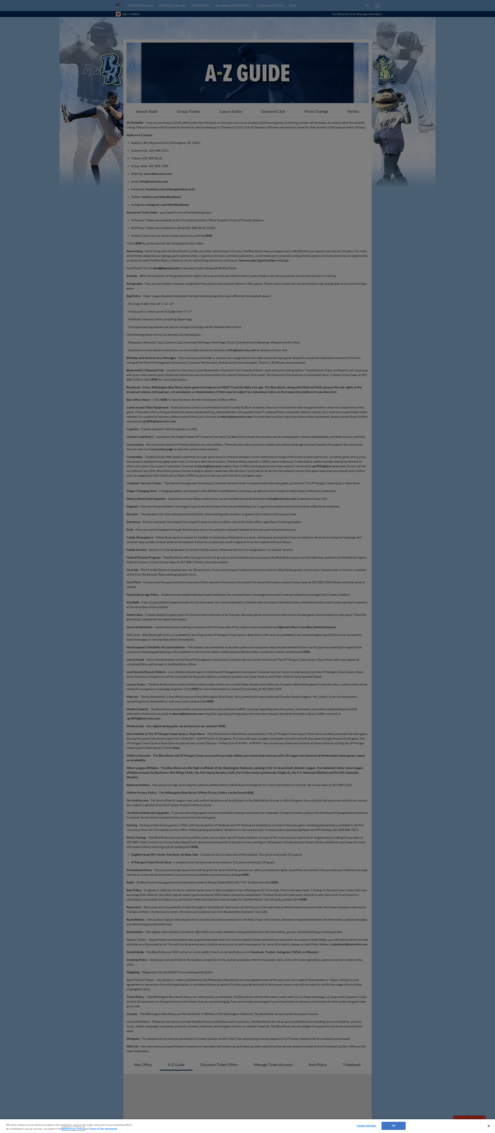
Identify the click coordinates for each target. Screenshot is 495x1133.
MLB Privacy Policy (73, 1128)
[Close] (489, 1126)
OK (393, 1125)
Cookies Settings (366, 1125)
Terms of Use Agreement (103, 1128)
